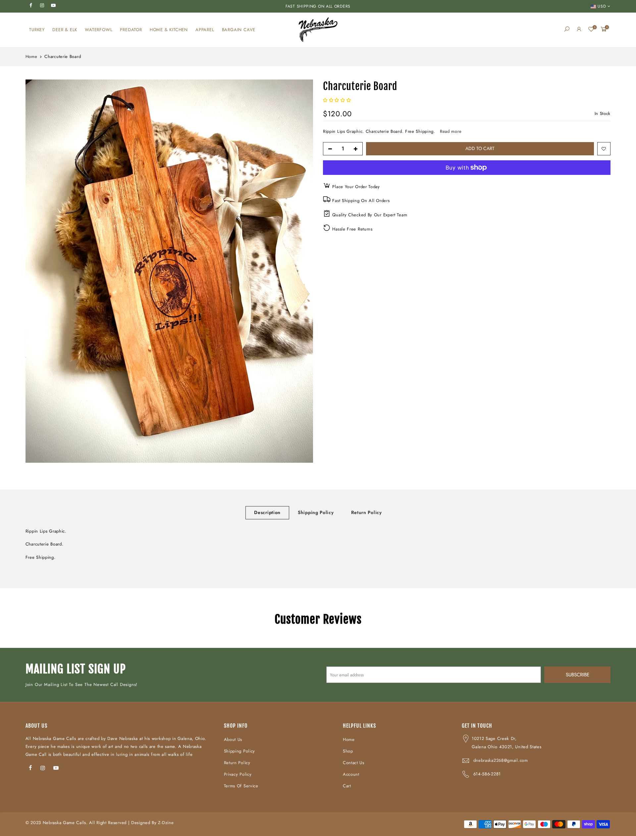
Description (267, 512)
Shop (348, 751)
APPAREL (204, 29)
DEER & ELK (64, 29)
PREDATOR (131, 29)
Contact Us (353, 762)
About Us (233, 739)
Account (351, 774)
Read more (449, 131)
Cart (347, 786)
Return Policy (366, 512)
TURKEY (37, 29)
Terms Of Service (241, 786)
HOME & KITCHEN (169, 29)
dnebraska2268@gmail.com (500, 760)
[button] (337, 100)
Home (31, 57)
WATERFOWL (98, 29)
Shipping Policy (316, 512)
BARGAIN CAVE (239, 29)
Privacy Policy (238, 774)
